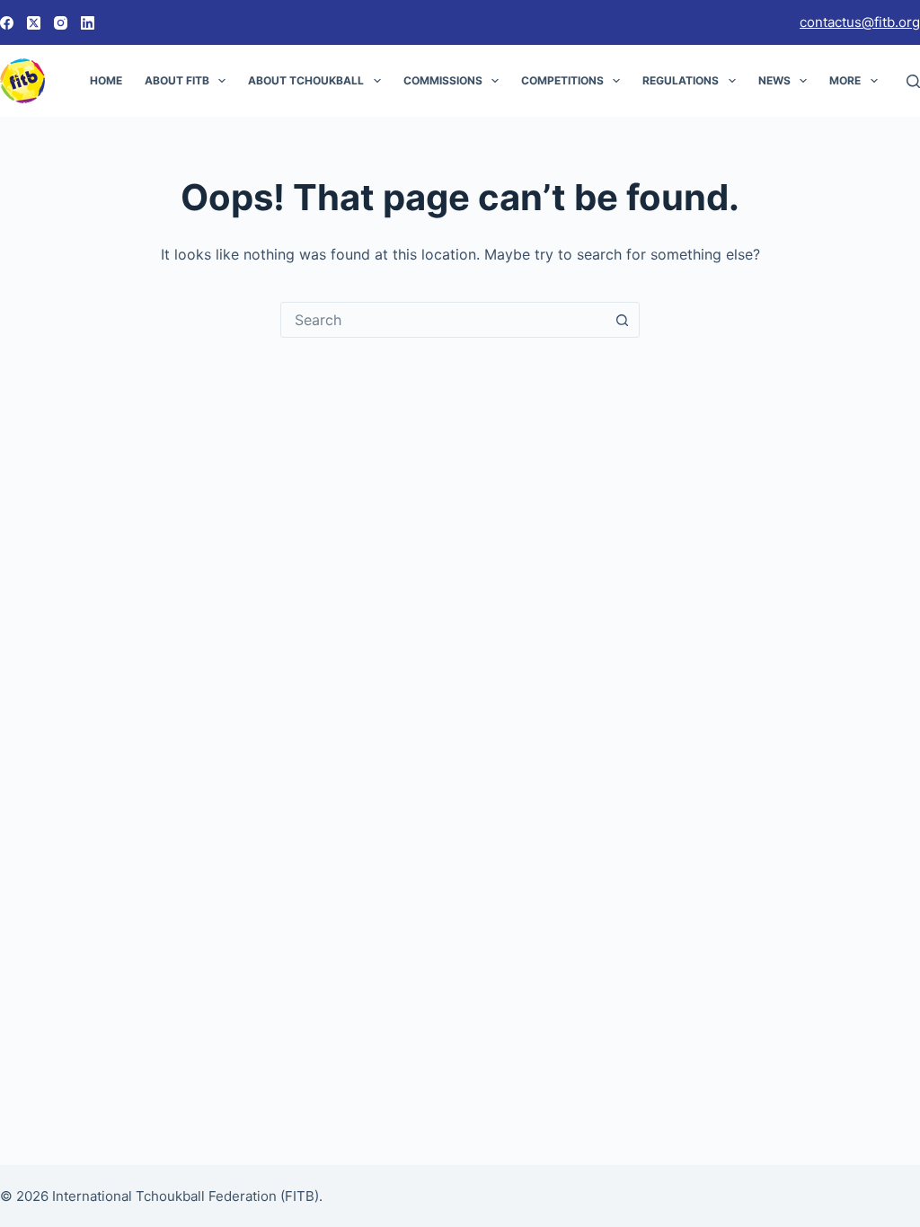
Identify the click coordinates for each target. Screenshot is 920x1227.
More (845, 80)
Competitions (562, 80)
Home (106, 80)
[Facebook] (6, 23)
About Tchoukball (306, 80)
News (774, 80)
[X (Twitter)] (33, 23)
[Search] (913, 81)
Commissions (442, 80)
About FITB (177, 80)
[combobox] (443, 320)
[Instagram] (60, 23)
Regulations (680, 80)
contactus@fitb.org (860, 22)
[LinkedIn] (87, 23)
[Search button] (622, 320)
